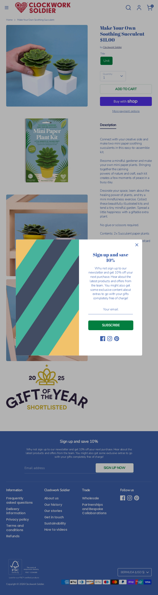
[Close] (136, 244)
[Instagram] (109, 338)
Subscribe (111, 325)
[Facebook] (102, 338)
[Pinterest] (116, 338)
